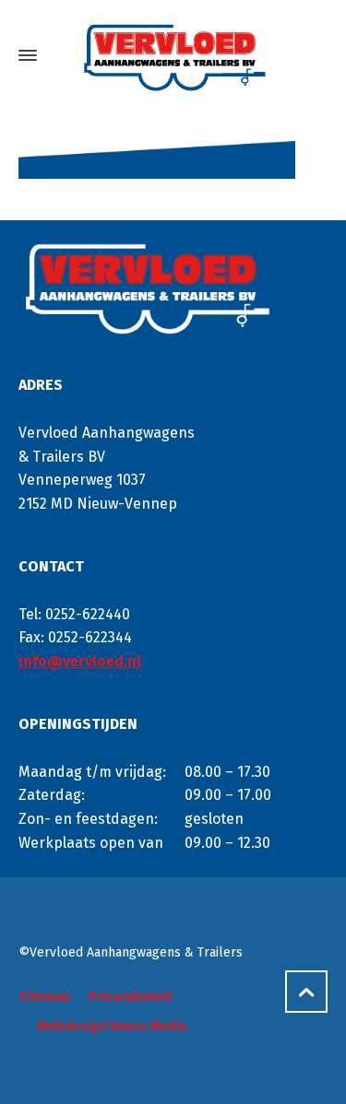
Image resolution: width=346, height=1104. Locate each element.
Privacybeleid (130, 996)
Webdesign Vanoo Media (111, 1026)
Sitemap (44, 996)
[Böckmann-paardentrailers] (173, 56)
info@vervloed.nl (79, 661)
